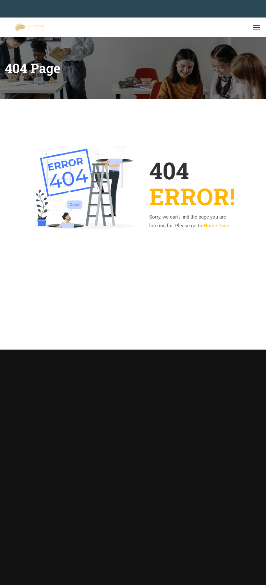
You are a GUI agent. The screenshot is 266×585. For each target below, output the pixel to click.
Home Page (216, 226)
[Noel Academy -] (29, 27)
